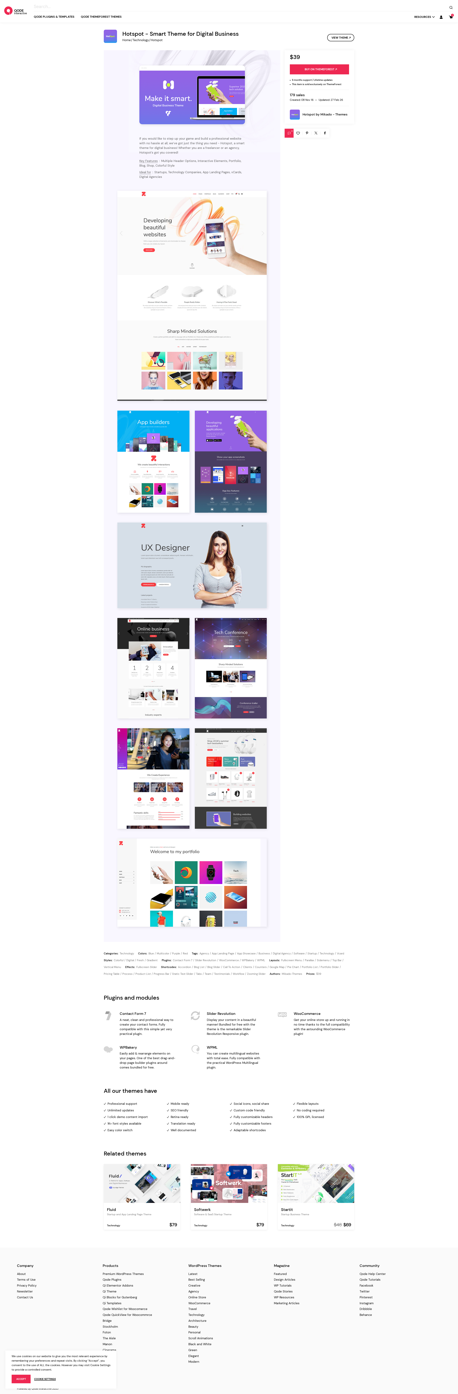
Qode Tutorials (370, 1280)
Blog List (199, 967)
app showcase (246, 953)
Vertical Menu (112, 967)
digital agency (282, 953)
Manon (107, 1344)
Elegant (193, 1356)
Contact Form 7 (182, 960)
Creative (194, 1285)
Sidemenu (323, 960)
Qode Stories (283, 1291)
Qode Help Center (373, 1274)
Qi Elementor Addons (118, 1285)
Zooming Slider (256, 974)
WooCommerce (229, 960)
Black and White (199, 1344)
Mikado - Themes (333, 114)
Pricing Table (112, 974)
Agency (193, 1291)
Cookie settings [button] (45, 1379)
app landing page (223, 953)
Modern (193, 1362)
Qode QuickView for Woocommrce (127, 1315)
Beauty (193, 1327)
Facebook (366, 1285)
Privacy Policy (26, 1285)
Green (192, 1350)
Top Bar (337, 960)
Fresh (140, 960)
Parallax (309, 960)
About (21, 1274)
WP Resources (284, 1297)
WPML (261, 960)
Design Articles (284, 1280)
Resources (422, 17)
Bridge (107, 1321)
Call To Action (231, 967)
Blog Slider (213, 967)
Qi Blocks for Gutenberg (120, 1297)
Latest (193, 1274)
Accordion (184, 967)
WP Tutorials (283, 1285)
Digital (130, 960)
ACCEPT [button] (21, 1379)
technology (327, 953)
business (264, 953)
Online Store (197, 1297)
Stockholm (110, 1327)
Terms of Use (26, 1280)
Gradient (152, 960)
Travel (192, 1309)
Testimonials (222, 974)
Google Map (277, 967)
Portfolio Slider (330, 967)
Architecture (197, 1321)
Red (185, 953)
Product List (143, 974)
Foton (107, 1332)
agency (204, 953)
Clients (247, 967)
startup (312, 953)
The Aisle (109, 1338)
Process (127, 974)
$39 (318, 974)
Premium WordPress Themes (123, 1274)
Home (126, 40)
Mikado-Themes (292, 974)
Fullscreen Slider (146, 967)
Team (208, 974)
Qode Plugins (112, 1280)
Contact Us (25, 1297)
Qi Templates (112, 1303)
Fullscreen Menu (291, 960)
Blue (151, 953)
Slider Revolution (205, 960)
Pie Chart (293, 967)
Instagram (367, 1303)
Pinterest (366, 1297)
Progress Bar (161, 974)
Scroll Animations (200, 1338)
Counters (261, 967)
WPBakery (248, 960)
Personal (194, 1332)
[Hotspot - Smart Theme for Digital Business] (192, 94)
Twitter (365, 1291)
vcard (340, 953)
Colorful (118, 960)
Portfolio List (310, 967)
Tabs (199, 974)
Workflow (238, 974)
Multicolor (163, 953)
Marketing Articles (286, 1303)
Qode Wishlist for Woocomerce (125, 1309)
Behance (366, 1315)
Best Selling (196, 1280)
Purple (176, 953)
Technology (141, 40)
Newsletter (25, 1291)
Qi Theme (109, 1291)
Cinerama (109, 1350)
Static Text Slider (182, 974)
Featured (280, 1274)
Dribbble (366, 1309)
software (299, 953)
